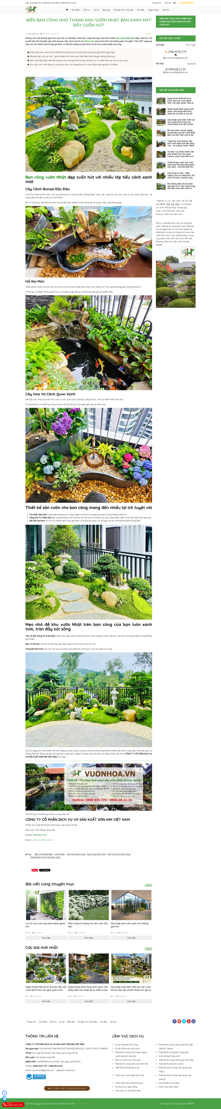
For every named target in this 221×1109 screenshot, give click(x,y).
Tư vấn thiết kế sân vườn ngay (68, 1088)
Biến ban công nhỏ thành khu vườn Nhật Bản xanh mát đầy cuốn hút (175, 21)
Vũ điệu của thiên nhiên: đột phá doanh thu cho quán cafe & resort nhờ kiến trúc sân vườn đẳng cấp (180, 155)
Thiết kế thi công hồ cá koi (171, 1063)
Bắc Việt (86, 1104)
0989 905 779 (40, 1066)
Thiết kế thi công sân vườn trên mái (131, 1063)
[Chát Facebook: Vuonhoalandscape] (4, 1092)
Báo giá (106, 10)
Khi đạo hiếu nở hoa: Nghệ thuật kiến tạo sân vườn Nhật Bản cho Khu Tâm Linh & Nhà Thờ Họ (181, 133)
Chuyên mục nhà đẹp (123, 10)
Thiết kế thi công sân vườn (127, 1067)
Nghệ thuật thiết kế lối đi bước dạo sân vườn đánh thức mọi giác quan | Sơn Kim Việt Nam (45, 990)
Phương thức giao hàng (126, 1086)
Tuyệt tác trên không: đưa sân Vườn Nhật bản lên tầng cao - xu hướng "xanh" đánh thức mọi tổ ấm (180, 144)
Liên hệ (167, 3)
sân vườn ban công (76, 854)
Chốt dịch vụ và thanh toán (128, 1090)
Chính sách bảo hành (169, 1086)
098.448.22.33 (176, 69)
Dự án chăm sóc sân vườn (127, 1048)
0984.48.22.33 (40, 835)
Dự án (96, 10)
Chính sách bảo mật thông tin (129, 1083)
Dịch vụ (87, 10)
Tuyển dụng (153, 10)
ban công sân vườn (96, 854)
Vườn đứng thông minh (169, 1056)
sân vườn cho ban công (119, 854)
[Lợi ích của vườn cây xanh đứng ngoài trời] (46, 905)
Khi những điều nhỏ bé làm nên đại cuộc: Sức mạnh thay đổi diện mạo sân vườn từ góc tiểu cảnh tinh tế (181, 187)
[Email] (176, 3)
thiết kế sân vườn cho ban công (45, 857)
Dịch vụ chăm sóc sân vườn (128, 1060)
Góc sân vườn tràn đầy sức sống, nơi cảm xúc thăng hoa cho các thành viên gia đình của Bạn (73, 64)
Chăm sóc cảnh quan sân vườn (129, 1075)
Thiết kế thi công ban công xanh (174, 1052)
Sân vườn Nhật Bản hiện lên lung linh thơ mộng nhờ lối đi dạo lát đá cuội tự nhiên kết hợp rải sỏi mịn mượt (78, 60)
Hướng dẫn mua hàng (169, 1083)
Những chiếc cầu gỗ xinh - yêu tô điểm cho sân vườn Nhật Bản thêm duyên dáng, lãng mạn (72, 56)
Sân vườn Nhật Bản (44, 854)
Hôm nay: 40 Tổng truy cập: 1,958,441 (176, 1103)
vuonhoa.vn (70, 1070)
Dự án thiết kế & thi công (126, 1044)
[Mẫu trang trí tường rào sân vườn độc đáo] (88, 905)
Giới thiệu (75, 10)
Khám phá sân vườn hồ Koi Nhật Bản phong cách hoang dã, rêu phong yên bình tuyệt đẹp (72, 52)
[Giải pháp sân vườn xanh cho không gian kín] (131, 905)
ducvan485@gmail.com (176, 72)
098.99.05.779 (177, 52)
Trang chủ (156, 3)
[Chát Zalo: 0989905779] (4, 1098)
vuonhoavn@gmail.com (42, 840)
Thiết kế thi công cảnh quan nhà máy (176, 1060)
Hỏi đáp (140, 10)
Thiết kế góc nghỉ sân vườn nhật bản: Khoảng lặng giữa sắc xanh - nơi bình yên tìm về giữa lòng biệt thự (180, 165)
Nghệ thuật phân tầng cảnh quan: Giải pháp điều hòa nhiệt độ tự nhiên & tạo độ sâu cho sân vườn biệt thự (88, 990)
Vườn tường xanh (33, 34)
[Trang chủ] (67, 10)
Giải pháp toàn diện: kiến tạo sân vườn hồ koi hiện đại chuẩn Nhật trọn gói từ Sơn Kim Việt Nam (131, 990)
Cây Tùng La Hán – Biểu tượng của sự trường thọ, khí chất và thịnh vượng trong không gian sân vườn (181, 176)
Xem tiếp (46, 938)
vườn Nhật (60, 854)
